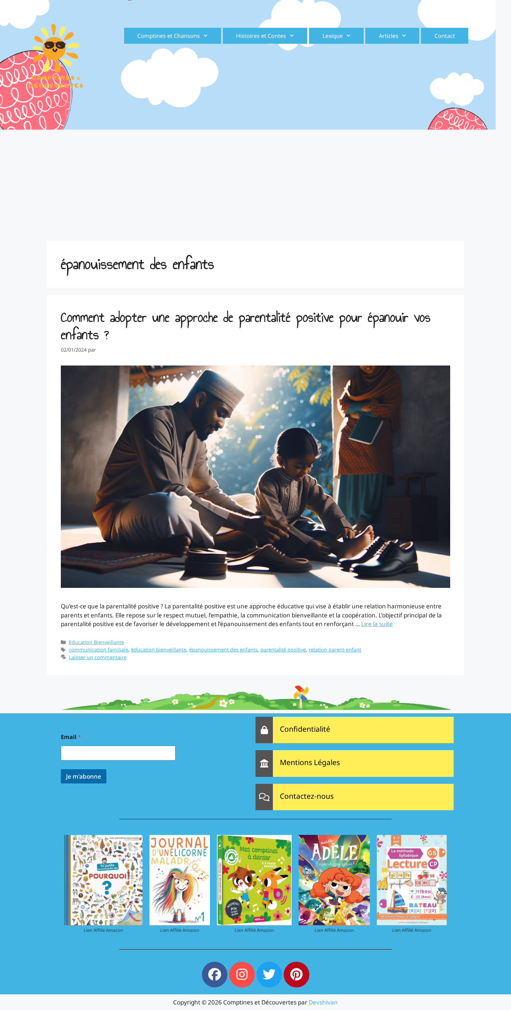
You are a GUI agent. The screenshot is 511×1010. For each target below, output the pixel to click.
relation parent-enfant (335, 649)
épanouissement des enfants (223, 649)
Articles (388, 36)
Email (71, 737)
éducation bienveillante (158, 649)
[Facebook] (215, 974)
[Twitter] (269, 974)
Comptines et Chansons (168, 36)
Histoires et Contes (261, 36)
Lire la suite (377, 624)
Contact (445, 36)
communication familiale (98, 649)
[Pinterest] (296, 974)
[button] (172, 36)
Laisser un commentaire (98, 657)
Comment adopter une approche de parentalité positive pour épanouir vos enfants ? (245, 326)
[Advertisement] (255, 181)
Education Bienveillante (96, 642)
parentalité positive (283, 649)
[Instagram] (242, 974)
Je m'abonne (83, 776)
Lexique (333, 36)
